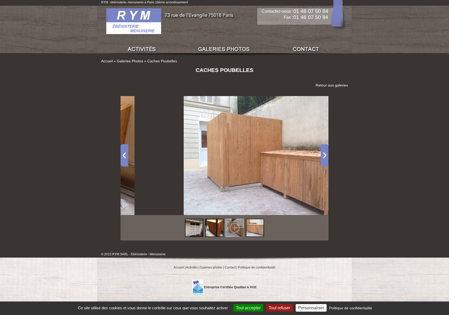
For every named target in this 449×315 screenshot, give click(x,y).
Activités (192, 267)
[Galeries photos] (224, 49)
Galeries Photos (130, 61)
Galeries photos (211, 267)
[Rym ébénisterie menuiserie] (133, 21)
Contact (230, 267)
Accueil (107, 61)
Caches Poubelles (162, 61)
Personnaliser (311, 308)
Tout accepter (248, 308)
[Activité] (142, 49)
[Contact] (306, 49)
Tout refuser (279, 308)
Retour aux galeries (332, 85)
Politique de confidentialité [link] (350, 308)
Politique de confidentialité (256, 267)
